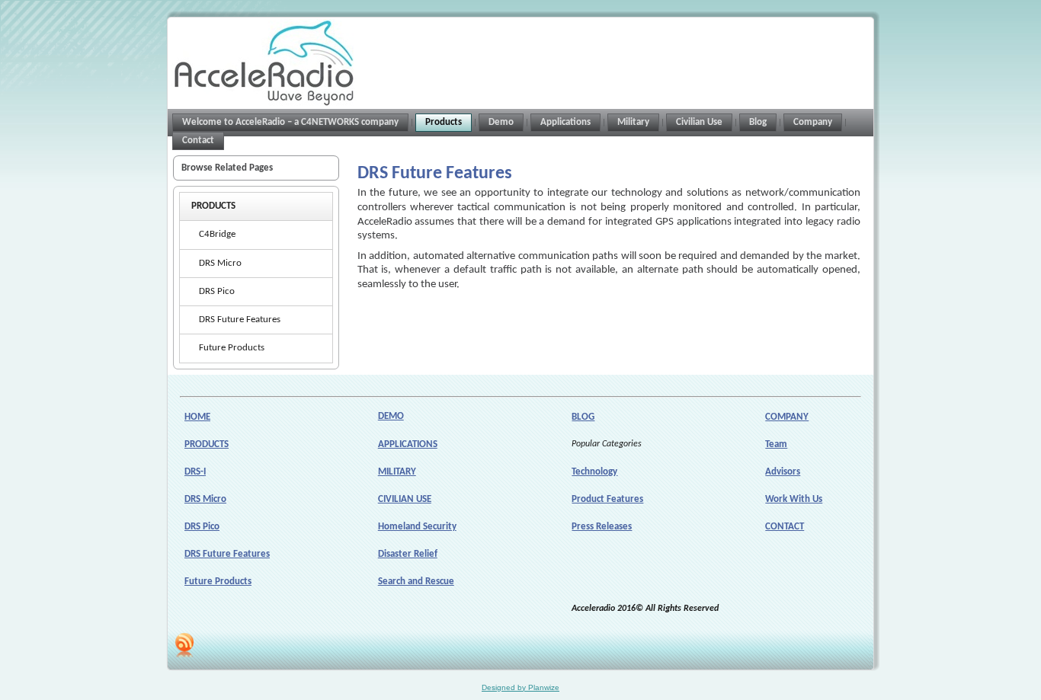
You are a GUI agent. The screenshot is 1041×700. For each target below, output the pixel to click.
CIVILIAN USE (404, 499)
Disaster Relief (407, 554)
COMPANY (787, 417)
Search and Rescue (416, 582)
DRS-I (195, 472)
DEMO (391, 416)
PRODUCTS (206, 444)
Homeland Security (417, 527)
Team (776, 444)
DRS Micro (220, 263)
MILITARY (397, 472)
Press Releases (602, 527)
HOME (197, 417)
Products (213, 206)
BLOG (583, 417)
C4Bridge (217, 234)
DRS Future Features (239, 319)
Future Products (231, 348)
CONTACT (784, 527)
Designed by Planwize (520, 687)
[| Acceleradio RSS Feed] (184, 645)
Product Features (607, 499)
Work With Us (793, 499)
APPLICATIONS (407, 444)
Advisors (782, 472)
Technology (594, 472)
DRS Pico (217, 291)
